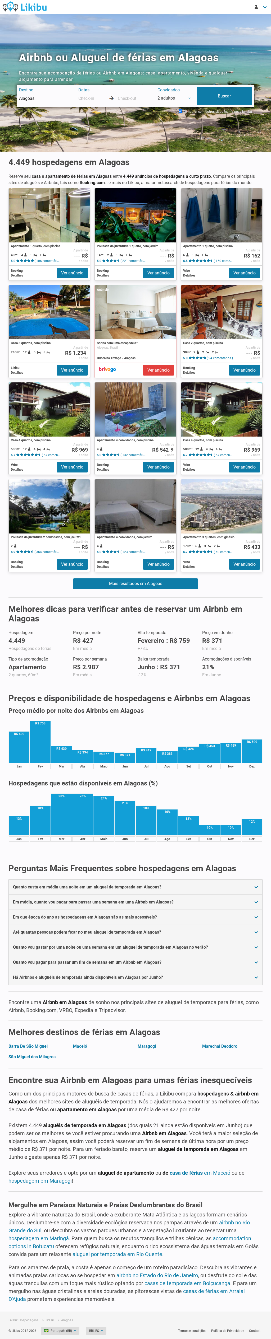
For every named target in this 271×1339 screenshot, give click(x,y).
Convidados (168, 89)
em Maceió (217, 1173)
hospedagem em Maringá (38, 1238)
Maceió (80, 1046)
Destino (26, 89)
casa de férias (187, 1173)
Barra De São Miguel (28, 1046)
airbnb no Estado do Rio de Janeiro (157, 1275)
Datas (83, 89)
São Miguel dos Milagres (32, 1056)
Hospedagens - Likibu (24, 6)
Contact (254, 1331)
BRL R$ (94, 1331)
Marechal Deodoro (219, 1046)
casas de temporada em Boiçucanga (187, 1283)
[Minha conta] (261, 7)
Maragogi (147, 1046)
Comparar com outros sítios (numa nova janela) (217, 112)
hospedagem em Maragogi (40, 1181)
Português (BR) (61, 1331)
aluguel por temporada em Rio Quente (117, 1254)
